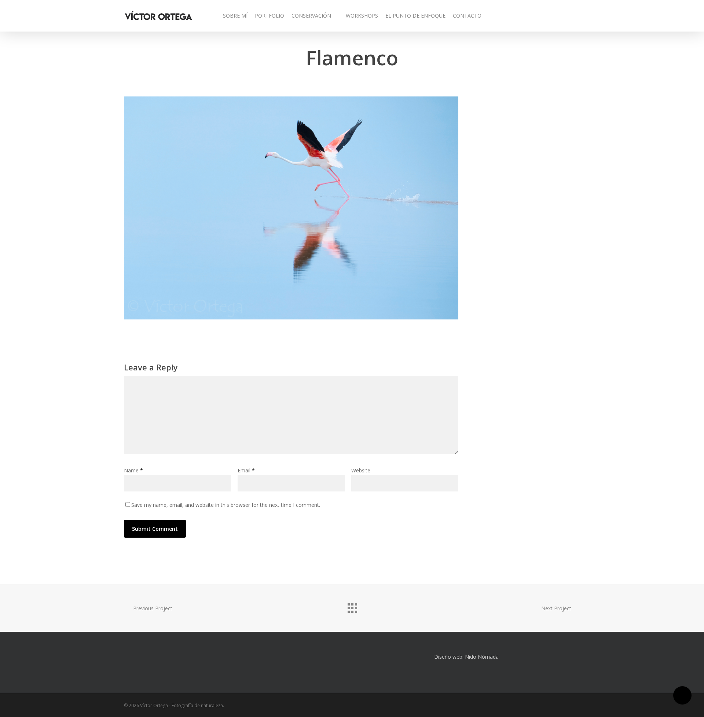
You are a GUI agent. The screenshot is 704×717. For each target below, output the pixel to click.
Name (133, 470)
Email (246, 470)
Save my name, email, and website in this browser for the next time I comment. (225, 504)
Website (360, 470)
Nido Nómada (482, 656)
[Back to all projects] (352, 606)
